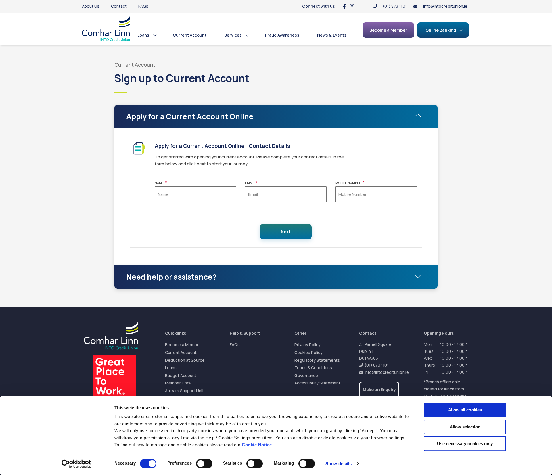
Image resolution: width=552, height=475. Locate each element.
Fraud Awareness (282, 35)
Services (233, 35)
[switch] (204, 463)
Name (161, 182)
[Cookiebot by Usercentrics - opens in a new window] (76, 463)
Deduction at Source (185, 360)
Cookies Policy (308, 352)
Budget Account (180, 375)
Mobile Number (350, 182)
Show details (338, 463)
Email (251, 182)
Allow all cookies (465, 409)
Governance (306, 375)
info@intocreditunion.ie (445, 6)
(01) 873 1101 (377, 365)
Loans (143, 35)
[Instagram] (352, 6)
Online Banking (440, 30)
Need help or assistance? (171, 277)
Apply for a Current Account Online (190, 116)
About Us (90, 6)
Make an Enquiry (379, 389)
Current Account (189, 35)
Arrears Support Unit (184, 390)
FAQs (143, 6)
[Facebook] (344, 6)
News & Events (331, 35)
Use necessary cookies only (465, 443)
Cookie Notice (257, 445)
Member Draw (178, 383)
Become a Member (183, 344)
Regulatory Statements (317, 360)
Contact (119, 6)
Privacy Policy (307, 344)
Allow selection (465, 426)
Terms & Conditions (313, 367)
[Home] (106, 28)
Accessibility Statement (317, 383)
